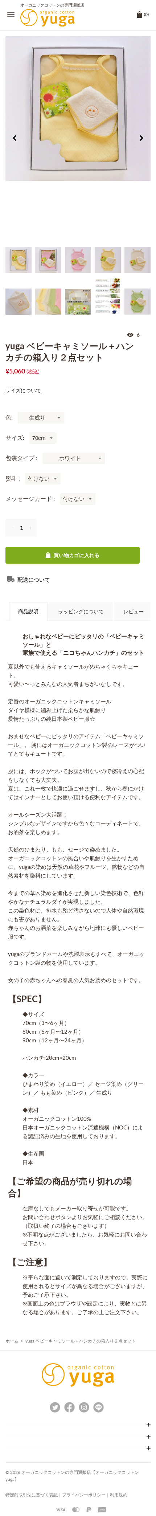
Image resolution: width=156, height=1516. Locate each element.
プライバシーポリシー (84, 1495)
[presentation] (14, 139)
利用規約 (118, 1495)
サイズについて (23, 390)
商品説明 (28, 611)
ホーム (12, 1341)
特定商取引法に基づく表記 (31, 1495)
